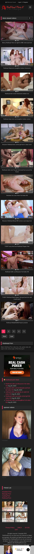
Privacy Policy (10, 527)
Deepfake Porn (6, 492)
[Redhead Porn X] (14, 8)
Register (25, 2)
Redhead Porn (6, 498)
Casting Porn (6, 496)
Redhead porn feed (12, 380)
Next (4, 336)
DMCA (20, 527)
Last (11, 336)
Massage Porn (6, 494)
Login (19, 2)
